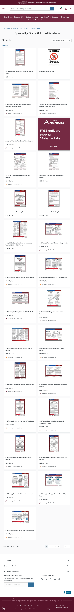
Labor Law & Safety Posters (20, 28)
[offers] (61, 8)
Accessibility (47, 609)
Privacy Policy (15, 605)
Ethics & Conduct (37, 609)
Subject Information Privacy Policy (14, 609)
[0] (70, 8)
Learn (59, 146)
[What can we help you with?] (52, 8)
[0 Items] (70, 8)
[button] (37, 18)
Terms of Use (28, 609)
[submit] (31, 584)
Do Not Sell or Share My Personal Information (31, 605)
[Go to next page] (68, 546)
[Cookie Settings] (3, 608)
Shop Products (6, 28)
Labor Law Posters (35, 28)
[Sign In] (66, 8)
